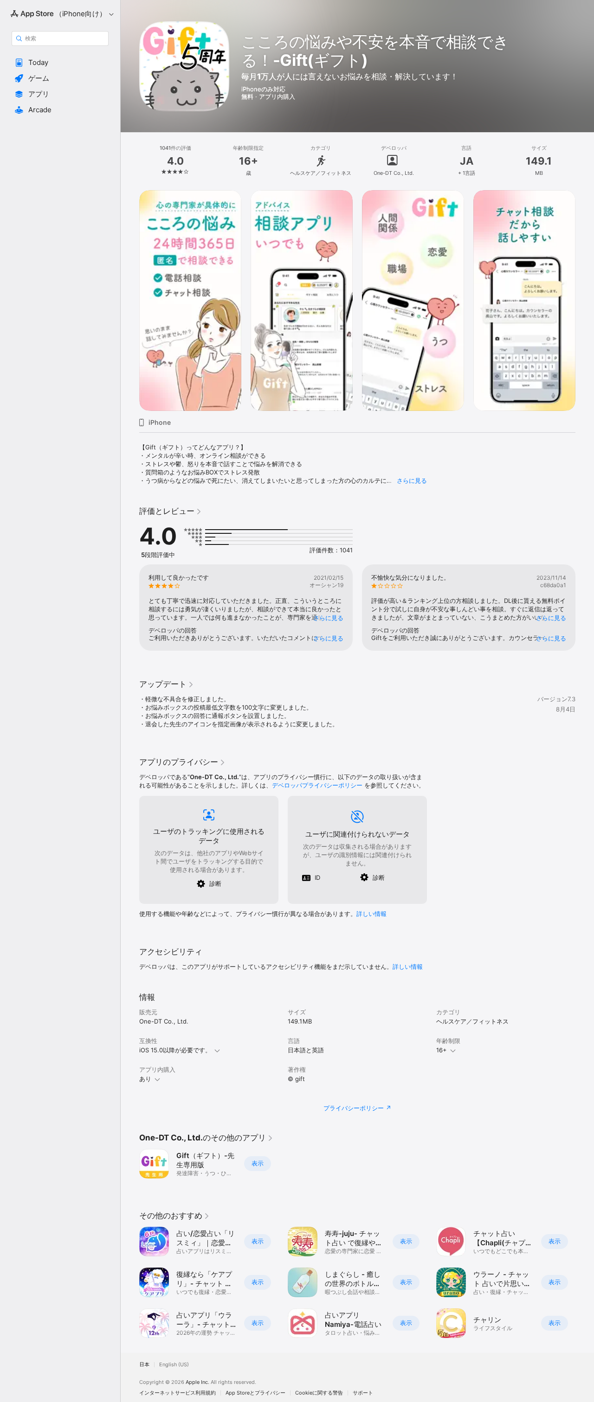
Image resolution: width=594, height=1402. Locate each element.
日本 (144, 1364)
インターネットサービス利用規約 (177, 1393)
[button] (60, 63)
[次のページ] (584, 300)
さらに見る (412, 480)
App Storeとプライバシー (255, 1393)
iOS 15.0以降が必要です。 (175, 1050)
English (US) (174, 1364)
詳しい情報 (371, 913)
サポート (363, 1393)
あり (145, 1078)
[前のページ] (129, 300)
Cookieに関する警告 (319, 1393)
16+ (441, 1050)
